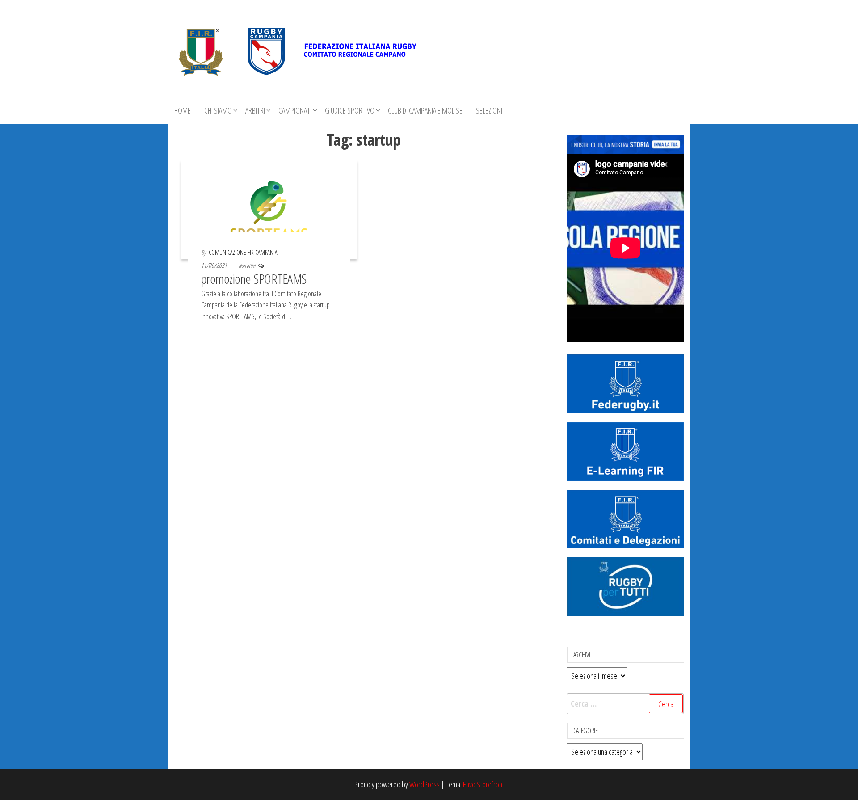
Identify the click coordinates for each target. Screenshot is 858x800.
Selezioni (489, 110)
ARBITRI (255, 110)
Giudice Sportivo (349, 110)
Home (182, 110)
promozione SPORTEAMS (254, 278)
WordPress (424, 784)
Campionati (294, 110)
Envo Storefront (483, 784)
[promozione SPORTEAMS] (269, 208)
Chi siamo (218, 110)
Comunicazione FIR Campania (243, 252)
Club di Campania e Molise (425, 110)
